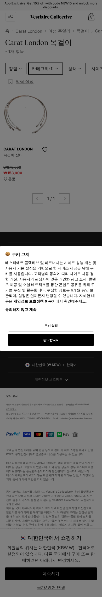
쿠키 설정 (51, 325)
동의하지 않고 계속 (21, 309)
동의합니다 (51, 340)
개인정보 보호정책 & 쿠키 (35, 301)
